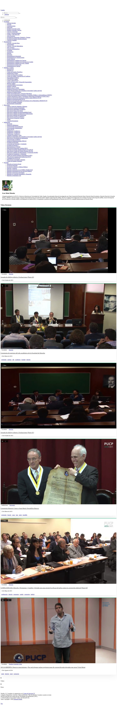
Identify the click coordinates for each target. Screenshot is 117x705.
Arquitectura (10, 52)
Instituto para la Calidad (13, 87)
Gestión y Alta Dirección (13, 34)
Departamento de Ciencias (13, 66)
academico (18, 359)
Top (2, 703)
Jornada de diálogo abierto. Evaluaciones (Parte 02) (17, 277)
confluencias (4, 594)
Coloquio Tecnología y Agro (14, 135)
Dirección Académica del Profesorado (16, 115)
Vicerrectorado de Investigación (15, 126)
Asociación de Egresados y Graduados (16, 144)
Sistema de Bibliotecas (12, 125)
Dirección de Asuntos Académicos (15, 116)
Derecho (9, 24)
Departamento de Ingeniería (14, 56)
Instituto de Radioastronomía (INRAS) (16, 141)
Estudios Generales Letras (13, 28)
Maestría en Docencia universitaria (15, 172)
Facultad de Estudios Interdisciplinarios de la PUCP (20, 149)
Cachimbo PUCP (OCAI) (13, 158)
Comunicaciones (11, 26)
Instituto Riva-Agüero (12, 73)
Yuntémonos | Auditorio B (13, 132)
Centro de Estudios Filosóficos (14, 72)
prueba (8, 119)
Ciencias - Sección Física (13, 43)
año (13, 359)
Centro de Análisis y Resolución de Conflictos (18, 76)
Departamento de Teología (13, 146)
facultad (23, 359)
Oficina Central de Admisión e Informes (17, 106)
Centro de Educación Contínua (15, 75)
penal (11, 674)
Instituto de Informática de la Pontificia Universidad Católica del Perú (24, 136)
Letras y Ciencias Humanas (14, 33)
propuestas (16, 594)
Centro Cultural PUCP (12, 80)
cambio (21, 594)
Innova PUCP (10, 129)
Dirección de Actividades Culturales (16, 159)
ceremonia (3, 359)
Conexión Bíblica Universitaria (15, 85)
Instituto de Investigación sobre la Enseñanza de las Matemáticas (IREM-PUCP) (27, 100)
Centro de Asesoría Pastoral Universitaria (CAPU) (19, 155)
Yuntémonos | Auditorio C (13, 134)
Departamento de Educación (14, 64)
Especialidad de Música (13, 77)
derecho (28, 359)
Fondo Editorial (11, 59)
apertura (9, 359)
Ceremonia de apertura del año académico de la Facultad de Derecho (23, 353)
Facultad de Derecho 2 (12, 145)
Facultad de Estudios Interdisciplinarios (17, 39)
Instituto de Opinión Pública (14, 92)
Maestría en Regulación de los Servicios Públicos (19, 171)
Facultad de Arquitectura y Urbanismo (16, 154)
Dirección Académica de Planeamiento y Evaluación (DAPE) (22, 152)
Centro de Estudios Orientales (14, 102)
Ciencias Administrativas (13, 49)
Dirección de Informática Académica (16, 109)
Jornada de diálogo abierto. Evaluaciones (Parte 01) (17, 432)
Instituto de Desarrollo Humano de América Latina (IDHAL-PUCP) (24, 98)
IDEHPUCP (10, 70)
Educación (9, 27)
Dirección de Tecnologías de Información (17, 138)
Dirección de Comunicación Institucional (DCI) (19, 157)
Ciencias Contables (12, 40)
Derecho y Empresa (12, 168)
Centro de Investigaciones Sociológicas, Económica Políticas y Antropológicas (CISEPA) (29, 95)
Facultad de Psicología (12, 142)
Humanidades (10, 44)
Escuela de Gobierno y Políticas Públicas (17, 167)
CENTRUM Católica (12, 79)
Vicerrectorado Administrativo (14, 128)
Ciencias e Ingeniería (12, 31)
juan (17, 515)
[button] (3, 10)
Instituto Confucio (11, 86)
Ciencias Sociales (11, 23)
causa (13, 515)
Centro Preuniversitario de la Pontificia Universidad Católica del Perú (24, 90)
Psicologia (9, 54)
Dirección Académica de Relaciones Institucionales (20, 113)
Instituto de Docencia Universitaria (15, 89)
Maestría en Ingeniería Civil (14, 175)
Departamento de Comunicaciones (15, 57)
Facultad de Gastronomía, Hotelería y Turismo (18, 37)
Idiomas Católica (11, 83)
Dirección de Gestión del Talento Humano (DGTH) (20, 151)
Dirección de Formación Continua (15, 118)
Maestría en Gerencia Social (14, 164)
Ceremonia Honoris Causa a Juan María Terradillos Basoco (20, 508)
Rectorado (9, 123)
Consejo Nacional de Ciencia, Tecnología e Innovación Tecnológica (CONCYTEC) (28, 96)
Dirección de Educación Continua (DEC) (17, 148)
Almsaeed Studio (18, 699)
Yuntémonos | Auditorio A (13, 131)
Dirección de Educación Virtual (15, 111)
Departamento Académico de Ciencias (16, 60)
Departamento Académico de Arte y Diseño (18, 63)
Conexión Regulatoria (12, 121)
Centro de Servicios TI (29, 693)
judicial (32, 594)
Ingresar (6, 14)
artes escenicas (10, 47)
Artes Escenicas (11, 36)
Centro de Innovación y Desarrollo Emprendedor (19, 82)
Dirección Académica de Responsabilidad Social (19, 112)
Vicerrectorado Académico (13, 139)
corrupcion (27, 594)
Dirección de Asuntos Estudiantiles (16, 108)
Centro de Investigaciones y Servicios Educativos (19, 93)
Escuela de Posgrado (12, 165)
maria (20, 515)
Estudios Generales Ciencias (14, 30)
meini (2, 674)
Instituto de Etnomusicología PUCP (16, 99)
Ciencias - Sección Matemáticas (15, 46)
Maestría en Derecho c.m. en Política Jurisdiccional (20, 169)
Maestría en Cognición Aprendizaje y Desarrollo (19, 174)
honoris (9, 515)
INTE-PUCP (10, 69)
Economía (9, 50)
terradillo (25, 515)
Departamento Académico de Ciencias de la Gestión (20, 62)
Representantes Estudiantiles (14, 103)
